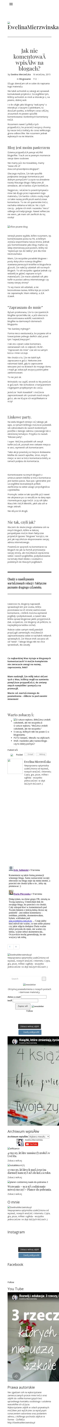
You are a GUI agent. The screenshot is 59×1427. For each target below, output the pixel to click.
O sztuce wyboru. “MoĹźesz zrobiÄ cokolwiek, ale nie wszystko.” (31, 727)
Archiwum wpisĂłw (18, 1136)
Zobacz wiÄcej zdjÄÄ (29, 1026)
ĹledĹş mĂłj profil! (31, 1032)
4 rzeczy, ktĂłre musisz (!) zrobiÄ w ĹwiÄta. (29, 1154)
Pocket (19, 754)
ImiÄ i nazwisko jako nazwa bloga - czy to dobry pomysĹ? (31, 742)
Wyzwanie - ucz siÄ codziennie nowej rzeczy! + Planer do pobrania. (29, 1188)
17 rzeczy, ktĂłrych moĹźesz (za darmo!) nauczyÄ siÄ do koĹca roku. (29, 1171)
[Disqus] (29, 824)
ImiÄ (10, 1000)
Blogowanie (25, 78)
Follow (29, 1010)
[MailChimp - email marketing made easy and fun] (38, 1006)
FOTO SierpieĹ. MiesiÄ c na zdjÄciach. (32, 737)
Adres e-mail (14, 997)
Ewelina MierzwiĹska (21, 74)
